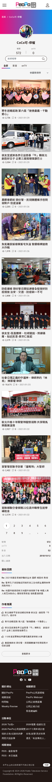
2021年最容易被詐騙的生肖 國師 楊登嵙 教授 (27, 578)
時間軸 (5, 701)
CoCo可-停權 (26, 42)
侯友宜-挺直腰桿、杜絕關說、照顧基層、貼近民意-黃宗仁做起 (23, 334)
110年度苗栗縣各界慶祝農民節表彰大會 (23, 636)
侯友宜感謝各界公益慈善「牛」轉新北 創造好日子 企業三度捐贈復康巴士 (26, 156)
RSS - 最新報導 (9, 751)
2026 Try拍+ (8, 724)
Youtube (30, 679)
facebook (21, 679)
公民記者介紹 (33, 706)
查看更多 (26, 654)
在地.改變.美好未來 (35, 733)
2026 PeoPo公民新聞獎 (14, 729)
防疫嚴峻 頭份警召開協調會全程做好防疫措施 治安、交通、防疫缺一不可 (25, 290)
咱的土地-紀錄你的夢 (12, 733)
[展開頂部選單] (47, 5)
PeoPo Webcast (34, 697)
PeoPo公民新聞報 (35, 692)
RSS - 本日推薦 (9, 755)
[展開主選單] (4, 5)
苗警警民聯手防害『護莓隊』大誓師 (23, 466)
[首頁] (26, 5)
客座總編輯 (31, 710)
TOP (47, 765)
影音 (15, 65)
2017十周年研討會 (35, 729)
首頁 (4, 17)
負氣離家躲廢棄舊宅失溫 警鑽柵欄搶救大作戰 (25, 245)
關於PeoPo (7, 692)
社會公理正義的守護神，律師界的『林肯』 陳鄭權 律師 (24, 379)
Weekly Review (10, 706)
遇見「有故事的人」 (36, 738)
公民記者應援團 (34, 701)
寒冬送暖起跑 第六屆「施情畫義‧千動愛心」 (25, 112)
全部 (6, 65)
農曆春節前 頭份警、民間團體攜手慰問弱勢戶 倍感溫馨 (25, 201)
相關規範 (6, 697)
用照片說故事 (8, 738)
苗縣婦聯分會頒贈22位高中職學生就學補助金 (25, 509)
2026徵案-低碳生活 (36, 724)
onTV (24, 65)
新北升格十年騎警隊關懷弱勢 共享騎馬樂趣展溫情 (25, 423)
